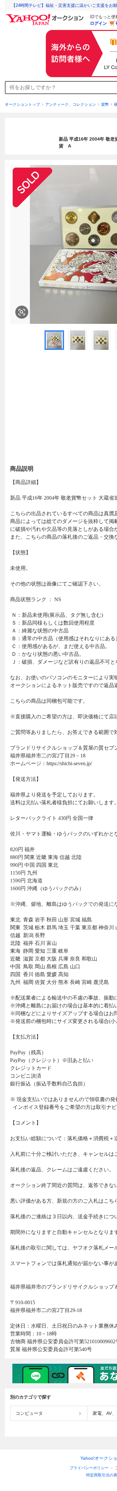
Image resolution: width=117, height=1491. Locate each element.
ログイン (98, 23)
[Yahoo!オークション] (46, 15)
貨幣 (105, 104)
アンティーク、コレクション (70, 104)
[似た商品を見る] (21, 312)
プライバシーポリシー (89, 1468)
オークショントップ (22, 104)
